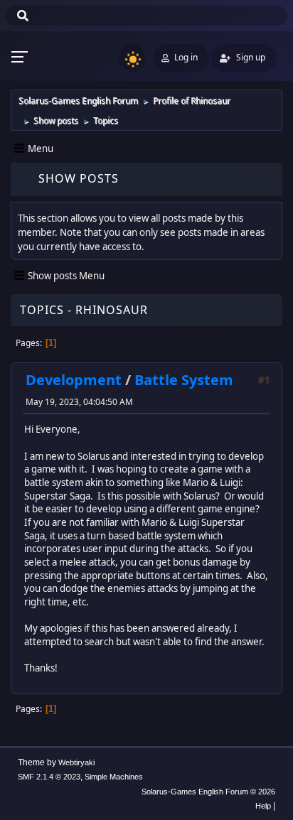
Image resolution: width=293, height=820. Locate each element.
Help (263, 806)
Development (74, 379)
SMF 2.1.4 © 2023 (49, 776)
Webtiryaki (76, 762)
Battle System (183, 379)
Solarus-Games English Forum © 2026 (208, 791)
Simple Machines (114, 776)
